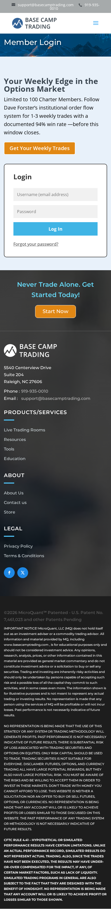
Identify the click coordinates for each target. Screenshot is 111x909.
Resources (15, 439)
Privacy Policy (18, 546)
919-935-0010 (34, 391)
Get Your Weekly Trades (40, 148)
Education (15, 458)
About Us (13, 493)
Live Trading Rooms (24, 430)
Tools (9, 449)
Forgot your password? (35, 244)
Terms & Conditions (24, 555)
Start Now (55, 311)
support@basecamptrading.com (55, 398)
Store (9, 512)
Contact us (15, 502)
